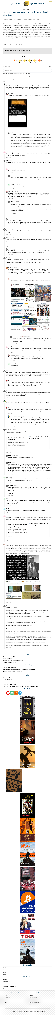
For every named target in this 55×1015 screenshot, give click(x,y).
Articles (5, 979)
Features (5, 972)
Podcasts (27, 682)
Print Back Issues (7, 981)
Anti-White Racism (12, 44)
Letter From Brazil (7, 658)
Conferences (6, 984)
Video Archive (6, 989)
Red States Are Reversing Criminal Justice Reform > (36, 52)
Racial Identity (19, 44)
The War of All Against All (9, 667)
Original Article (6, 41)
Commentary (27, 665)
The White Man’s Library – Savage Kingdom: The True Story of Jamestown (20, 686)
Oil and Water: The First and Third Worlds (13, 660)
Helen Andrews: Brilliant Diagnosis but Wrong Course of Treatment (19, 669)
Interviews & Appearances (9, 986)
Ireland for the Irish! (8, 673)
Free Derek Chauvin (8, 677)
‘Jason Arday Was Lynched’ (9, 684)
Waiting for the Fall (7, 679)
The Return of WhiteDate (9, 656)
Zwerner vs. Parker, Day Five (10, 662)
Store (4, 974)
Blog (27, 654)
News (4, 967)
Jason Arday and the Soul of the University (13, 671)
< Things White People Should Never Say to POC (17, 50)
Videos (27, 675)
